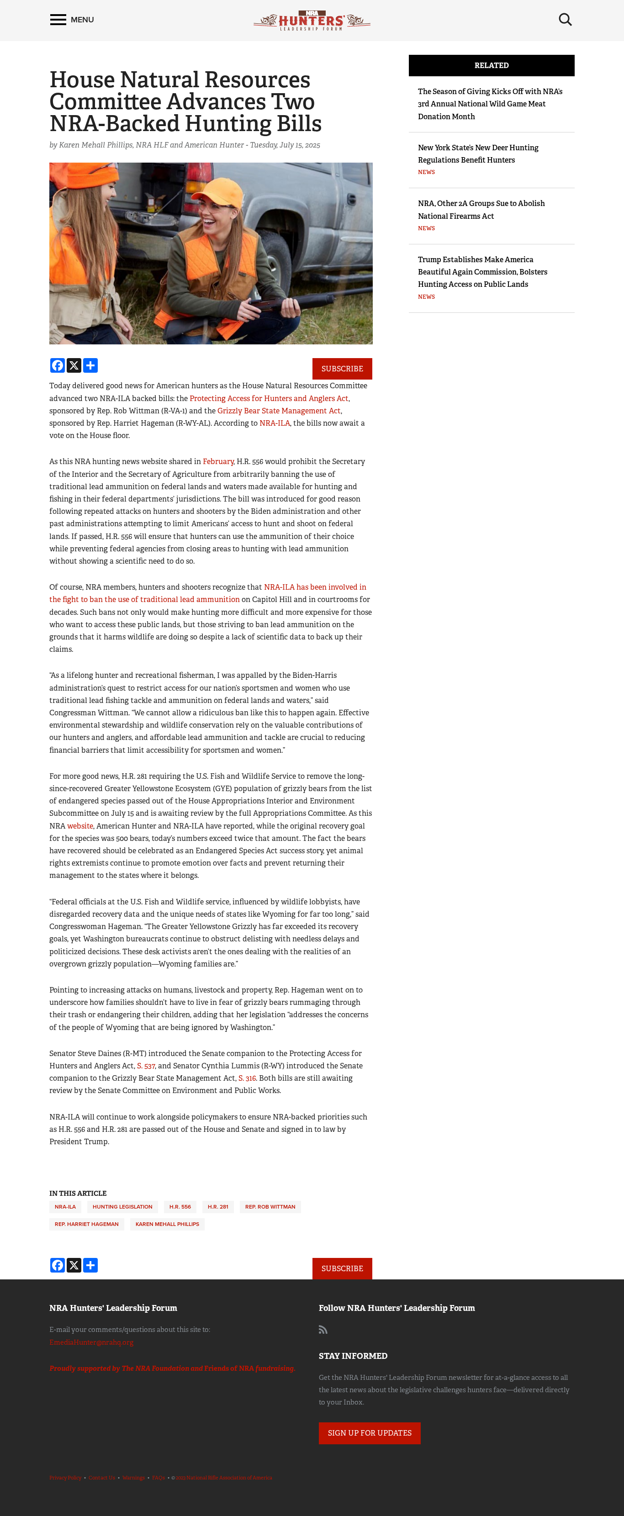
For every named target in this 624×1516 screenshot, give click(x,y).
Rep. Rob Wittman (270, 1207)
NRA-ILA (274, 423)
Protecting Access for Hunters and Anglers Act (269, 398)
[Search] (565, 20)
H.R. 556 (180, 1207)
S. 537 (146, 1066)
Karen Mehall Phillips (167, 1224)
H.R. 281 (218, 1207)
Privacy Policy (65, 1477)
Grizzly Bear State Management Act (279, 411)
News (426, 172)
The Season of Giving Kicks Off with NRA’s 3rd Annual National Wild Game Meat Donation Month (490, 104)
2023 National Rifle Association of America (224, 1477)
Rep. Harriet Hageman (87, 1224)
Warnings (133, 1477)
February (218, 461)
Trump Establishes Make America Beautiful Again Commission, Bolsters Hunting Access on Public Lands (483, 272)
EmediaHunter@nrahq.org (91, 1342)
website (80, 826)
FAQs (158, 1477)
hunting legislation (123, 1207)
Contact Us (102, 1477)
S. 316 (247, 1078)
